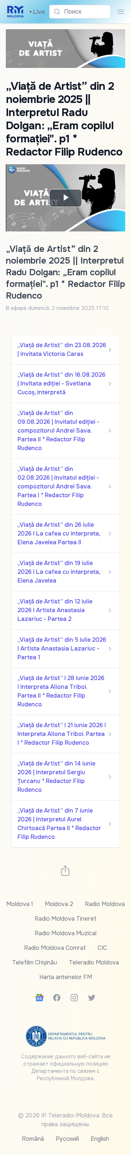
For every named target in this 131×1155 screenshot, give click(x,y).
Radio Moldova (105, 904)
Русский (67, 1139)
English (100, 1139)
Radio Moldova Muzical (65, 933)
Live (37, 12)
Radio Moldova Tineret (65, 918)
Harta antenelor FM (65, 977)
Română (33, 1139)
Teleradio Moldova (94, 962)
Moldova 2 (59, 904)
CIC (102, 948)
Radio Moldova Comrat (55, 948)
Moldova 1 (19, 904)
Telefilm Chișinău (34, 962)
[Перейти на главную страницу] (15, 11)
